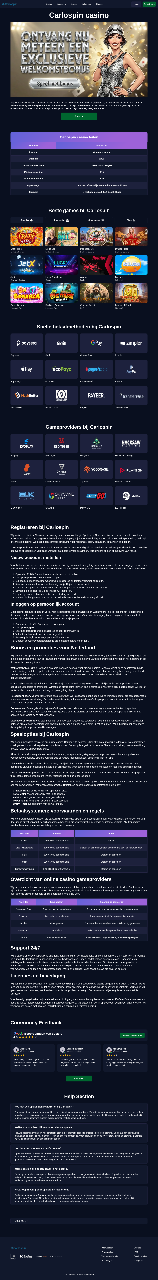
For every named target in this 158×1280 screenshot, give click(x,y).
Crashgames (94, 220)
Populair (25, 220)
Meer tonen (79, 1078)
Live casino (59, 220)
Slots (129, 220)
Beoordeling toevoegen (132, 1035)
